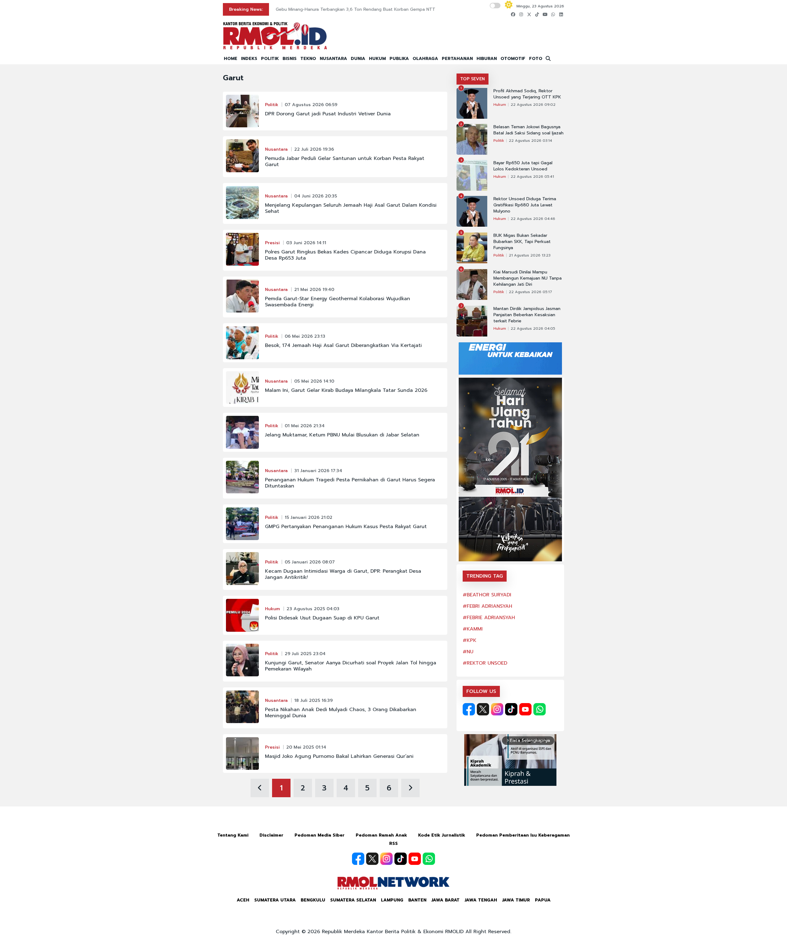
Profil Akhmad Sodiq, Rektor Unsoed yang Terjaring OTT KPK (527, 94)
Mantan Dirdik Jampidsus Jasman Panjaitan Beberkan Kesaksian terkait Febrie (526, 315)
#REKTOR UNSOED (485, 663)
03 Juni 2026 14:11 (306, 243)
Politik (271, 104)
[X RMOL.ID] (483, 709)
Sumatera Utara (275, 900)
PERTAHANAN (457, 58)
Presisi (272, 243)
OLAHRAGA (425, 58)
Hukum (272, 609)
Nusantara (276, 149)
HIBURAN (487, 58)
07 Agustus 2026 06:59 (311, 104)
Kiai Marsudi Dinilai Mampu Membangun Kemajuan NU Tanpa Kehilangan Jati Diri (527, 278)
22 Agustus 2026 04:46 (533, 218)
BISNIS (290, 58)
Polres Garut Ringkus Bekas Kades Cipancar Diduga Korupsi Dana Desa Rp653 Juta (345, 255)
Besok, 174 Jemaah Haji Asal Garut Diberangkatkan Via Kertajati (343, 345)
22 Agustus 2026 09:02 (533, 104)
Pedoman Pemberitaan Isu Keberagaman (523, 835)
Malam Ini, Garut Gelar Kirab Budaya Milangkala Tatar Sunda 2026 (346, 390)
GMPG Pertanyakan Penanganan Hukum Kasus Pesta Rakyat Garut (346, 526)
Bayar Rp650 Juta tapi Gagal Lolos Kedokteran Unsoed (522, 166)
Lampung (392, 900)
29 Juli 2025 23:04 (305, 654)
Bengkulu (313, 900)
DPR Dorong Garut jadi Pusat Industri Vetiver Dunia (328, 114)
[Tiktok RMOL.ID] (511, 709)
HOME (230, 58)
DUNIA (358, 58)
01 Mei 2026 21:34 (305, 426)
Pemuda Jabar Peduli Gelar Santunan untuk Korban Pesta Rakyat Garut (344, 161)
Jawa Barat (445, 900)
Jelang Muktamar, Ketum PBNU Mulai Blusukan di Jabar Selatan (342, 435)
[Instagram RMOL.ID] (497, 709)
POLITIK (270, 58)
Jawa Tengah (481, 900)
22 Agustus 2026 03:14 (530, 140)
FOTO (535, 58)
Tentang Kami (232, 835)
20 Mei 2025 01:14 (306, 747)
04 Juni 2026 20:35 (315, 196)
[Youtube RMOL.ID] (525, 709)
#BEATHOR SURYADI (487, 595)
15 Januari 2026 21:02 (308, 517)
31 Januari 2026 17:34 (318, 471)
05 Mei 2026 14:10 (314, 381)
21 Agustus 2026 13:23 (530, 255)
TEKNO (308, 58)
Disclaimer (271, 835)
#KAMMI (473, 629)
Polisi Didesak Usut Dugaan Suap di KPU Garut (322, 618)
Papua (543, 900)
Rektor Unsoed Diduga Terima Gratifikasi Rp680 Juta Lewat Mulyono (524, 205)
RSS (393, 843)
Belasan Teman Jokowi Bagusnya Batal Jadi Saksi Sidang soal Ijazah (528, 130)
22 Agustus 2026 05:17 (530, 292)
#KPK (470, 640)
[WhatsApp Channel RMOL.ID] (539, 709)
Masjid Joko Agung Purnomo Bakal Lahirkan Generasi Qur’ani (339, 756)
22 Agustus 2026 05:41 (532, 176)
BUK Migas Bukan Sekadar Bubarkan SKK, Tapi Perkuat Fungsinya (522, 242)
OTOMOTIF (512, 58)
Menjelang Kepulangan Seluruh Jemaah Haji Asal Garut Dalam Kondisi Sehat (351, 208)
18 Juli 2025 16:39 (313, 700)
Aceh (243, 900)
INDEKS (249, 58)
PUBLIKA (399, 58)
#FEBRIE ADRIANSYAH (489, 617)
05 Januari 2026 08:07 (310, 562)
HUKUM (377, 58)
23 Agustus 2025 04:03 (313, 609)
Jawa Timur (516, 900)
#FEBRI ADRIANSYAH (487, 606)
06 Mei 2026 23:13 (305, 336)
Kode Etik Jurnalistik (441, 835)
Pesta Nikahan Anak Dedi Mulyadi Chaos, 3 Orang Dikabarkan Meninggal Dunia (340, 712)
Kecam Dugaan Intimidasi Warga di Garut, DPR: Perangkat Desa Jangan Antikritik (343, 574)
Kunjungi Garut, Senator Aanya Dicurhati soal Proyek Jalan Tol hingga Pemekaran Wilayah (350, 666)
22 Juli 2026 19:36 (314, 149)
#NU (468, 651)
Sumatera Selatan (353, 900)
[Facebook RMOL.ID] (469, 709)
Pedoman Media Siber (320, 835)
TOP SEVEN (472, 79)
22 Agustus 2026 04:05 (533, 328)
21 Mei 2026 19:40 (314, 289)
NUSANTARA (333, 58)
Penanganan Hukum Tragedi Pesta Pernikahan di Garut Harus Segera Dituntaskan (350, 483)
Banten (417, 900)
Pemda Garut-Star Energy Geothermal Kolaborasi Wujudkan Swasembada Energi (337, 302)
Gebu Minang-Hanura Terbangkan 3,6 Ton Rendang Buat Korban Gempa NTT (355, 9)
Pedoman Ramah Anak (381, 835)
